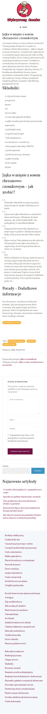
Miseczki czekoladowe (15, 631)
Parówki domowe (13, 564)
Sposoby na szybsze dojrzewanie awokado (22, 497)
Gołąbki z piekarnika (14, 585)
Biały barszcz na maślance (16, 610)
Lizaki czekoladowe (13, 573)
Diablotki (9, 664)
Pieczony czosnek (13, 668)
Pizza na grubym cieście (15, 643)
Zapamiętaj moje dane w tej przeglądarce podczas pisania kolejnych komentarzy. (21, 438)
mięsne (31, 341)
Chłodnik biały (11, 614)
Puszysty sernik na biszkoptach (19, 672)
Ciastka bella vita (12, 539)
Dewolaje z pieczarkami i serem (19, 685)
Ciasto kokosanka (13, 701)
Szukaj (5, 466)
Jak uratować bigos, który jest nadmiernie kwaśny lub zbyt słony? (21, 509)
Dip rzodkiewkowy (13, 602)
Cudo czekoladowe (13, 552)
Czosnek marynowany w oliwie (19, 544)
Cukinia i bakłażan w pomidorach (20, 626)
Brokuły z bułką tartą (14, 535)
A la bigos (9, 597)
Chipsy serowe (11, 659)
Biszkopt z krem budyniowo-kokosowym (23, 676)
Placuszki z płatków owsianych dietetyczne (24, 680)
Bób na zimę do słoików (15, 606)
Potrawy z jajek (12, 322)
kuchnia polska (16, 341)
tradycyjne (9, 344)
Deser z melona (12, 569)
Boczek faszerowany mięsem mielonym (22, 593)
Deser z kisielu (11, 639)
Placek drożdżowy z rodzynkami (19, 560)
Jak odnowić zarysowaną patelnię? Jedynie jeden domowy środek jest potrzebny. (22, 516)
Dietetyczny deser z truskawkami (20, 689)
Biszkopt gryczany (13, 655)
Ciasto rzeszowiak (13, 577)
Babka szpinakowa (13, 556)
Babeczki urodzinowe (14, 651)
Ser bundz (9, 618)
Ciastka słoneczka (13, 635)
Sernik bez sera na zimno (16, 581)
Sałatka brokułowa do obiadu (18, 622)
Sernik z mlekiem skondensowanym (21, 697)
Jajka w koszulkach (28, 359)
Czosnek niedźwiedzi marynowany (21, 548)
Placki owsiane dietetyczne (17, 693)
